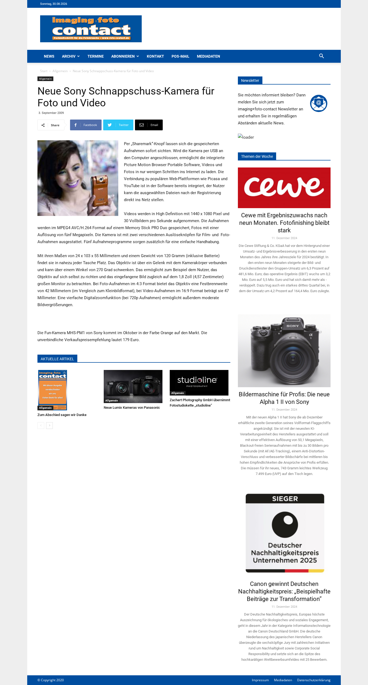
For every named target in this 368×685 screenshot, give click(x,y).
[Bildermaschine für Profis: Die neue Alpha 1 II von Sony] (284, 347)
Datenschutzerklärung (314, 680)
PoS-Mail (180, 56)
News (49, 56)
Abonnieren (123, 56)
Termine (96, 56)
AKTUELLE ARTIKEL (57, 359)
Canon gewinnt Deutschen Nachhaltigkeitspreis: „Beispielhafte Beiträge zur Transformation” (284, 591)
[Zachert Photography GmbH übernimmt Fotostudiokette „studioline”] (200, 383)
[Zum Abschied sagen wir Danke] (67, 390)
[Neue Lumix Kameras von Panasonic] (134, 386)
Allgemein (60, 71)
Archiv (68, 56)
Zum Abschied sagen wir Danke (61, 415)
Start (43, 71)
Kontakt (155, 56)
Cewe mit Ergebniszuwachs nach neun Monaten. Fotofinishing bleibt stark (284, 223)
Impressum (260, 680)
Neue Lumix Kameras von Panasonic (132, 408)
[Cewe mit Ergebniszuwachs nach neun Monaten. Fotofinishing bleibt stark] (284, 187)
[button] (321, 56)
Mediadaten (208, 56)
